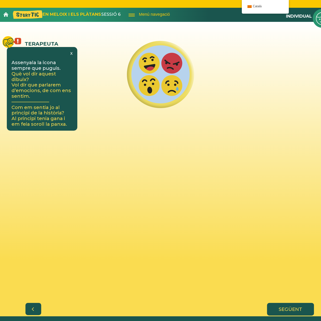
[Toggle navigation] (132, 14)
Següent (290, 309)
